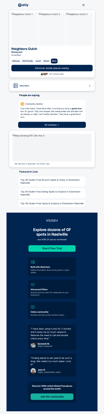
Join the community (52, 396)
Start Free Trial (52, 248)
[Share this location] (83, 5)
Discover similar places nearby (52, 68)
